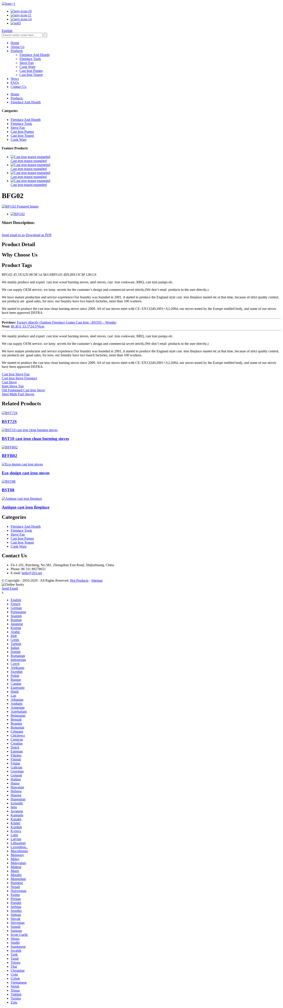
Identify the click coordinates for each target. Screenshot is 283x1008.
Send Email (10, 588)
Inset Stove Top (13, 386)
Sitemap (97, 580)
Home (15, 43)
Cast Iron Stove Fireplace (19, 378)
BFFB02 (9, 455)
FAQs (15, 83)
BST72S (9, 421)
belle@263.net (32, 573)
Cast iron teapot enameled (29, 161)
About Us (17, 47)
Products (17, 51)
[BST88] (8, 481)
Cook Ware (27, 67)
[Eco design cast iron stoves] (22, 464)
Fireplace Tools (30, 59)
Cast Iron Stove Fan (16, 374)
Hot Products (79, 580)
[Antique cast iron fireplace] (22, 498)
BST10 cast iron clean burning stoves (35, 438)
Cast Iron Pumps (31, 71)
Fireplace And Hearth (34, 55)
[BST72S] (9, 413)
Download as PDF (39, 235)
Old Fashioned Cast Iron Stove (23, 390)
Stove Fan (26, 63)
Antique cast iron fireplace (25, 507)
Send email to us (13, 235)
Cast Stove (9, 382)
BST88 (8, 490)
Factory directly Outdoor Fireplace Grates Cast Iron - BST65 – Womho (66, 322)
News (15, 79)
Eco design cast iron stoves (26, 473)
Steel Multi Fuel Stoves (18, 394)
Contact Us (18, 87)
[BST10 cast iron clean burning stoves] (29, 430)
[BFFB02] (10, 447)
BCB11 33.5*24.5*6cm (27, 326)
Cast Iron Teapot (31, 75)
